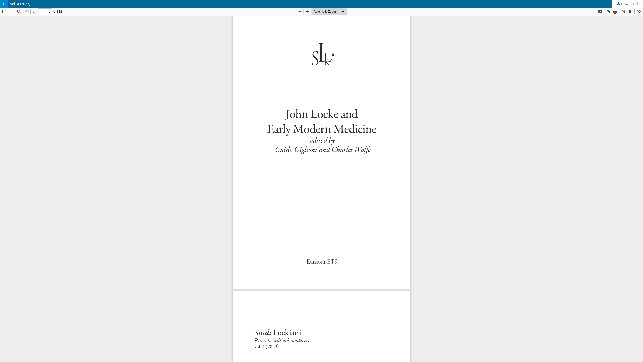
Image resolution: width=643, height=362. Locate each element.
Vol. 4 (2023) (20, 3)
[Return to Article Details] (4, 4)
